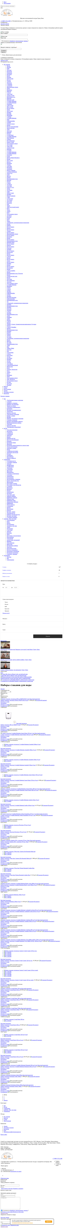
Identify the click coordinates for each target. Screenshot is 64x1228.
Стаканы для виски (12, 420)
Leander (9, 122)
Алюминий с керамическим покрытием (17, 303)
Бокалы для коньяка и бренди (15, 421)
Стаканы (9, 401)
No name (9, 337)
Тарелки (9, 463)
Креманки (9, 408)
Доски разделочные (12, 446)
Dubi (8, 119)
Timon (8, 188)
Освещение (7, 1111)
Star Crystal (10, 111)
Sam (8, 204)
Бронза (9, 162)
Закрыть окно (4, 60)
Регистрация (7, 3)
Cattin (8, 197)
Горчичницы (10, 492)
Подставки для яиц (12, 483)
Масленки (9, 470)
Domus (8, 177)
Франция (9, 83)
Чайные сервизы (11, 496)
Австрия (9, 70)
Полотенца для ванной (13, 551)
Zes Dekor (9, 358)
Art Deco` (9, 215)
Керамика (9, 90)
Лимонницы (10, 476)
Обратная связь (5, 1178)
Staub (8, 376)
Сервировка (7, 1108)
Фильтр (3, 689)
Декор (8, 527)
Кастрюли (9, 431)
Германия (9, 73)
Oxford (8, 287)
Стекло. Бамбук (11, 270)
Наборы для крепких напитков (15, 418)
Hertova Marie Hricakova (13, 157)
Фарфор (9, 112)
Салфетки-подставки (12, 451)
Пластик (9, 248)
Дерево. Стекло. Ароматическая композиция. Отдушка (21, 324)
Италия (9, 67)
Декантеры (10, 411)
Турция (9, 81)
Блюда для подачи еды (13, 480)
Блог (2, 672)
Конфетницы (10, 465)
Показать (16, 636)
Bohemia (9, 98)
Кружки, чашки (11, 511)
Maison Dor (10, 366)
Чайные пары (10, 499)
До (12, 587)
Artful (8, 345)
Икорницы (10, 487)
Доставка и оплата (9, 392)
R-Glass (9, 382)
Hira (8, 347)
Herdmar (9, 331)
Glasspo (9, 139)
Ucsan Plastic (10, 352)
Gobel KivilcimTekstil (12, 365)
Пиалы (9, 490)
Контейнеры (10, 456)
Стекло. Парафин (11, 327)
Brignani (9, 180)
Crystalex (9, 150)
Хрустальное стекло (12, 143)
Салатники (10, 469)
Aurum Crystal (10, 95)
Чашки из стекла (11, 406)
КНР (8, 68)
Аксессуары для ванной (13, 540)
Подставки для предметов (14, 535)
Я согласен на (15, 41)
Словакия (9, 84)
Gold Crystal (10, 105)
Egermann (9, 104)
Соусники (9, 475)
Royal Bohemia (11, 140)
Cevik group (10, 198)
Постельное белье (11, 548)
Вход (5, 2)
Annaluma (9, 169)
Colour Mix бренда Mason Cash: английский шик (13, 675)
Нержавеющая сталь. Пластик (15, 273)
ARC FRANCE (11, 379)
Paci (8, 351)
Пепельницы (10, 537)
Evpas (8, 156)
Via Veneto (9, 190)
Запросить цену (14, 1225)
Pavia (8, 368)
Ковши (9, 437)
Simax (8, 88)
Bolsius (9, 320)
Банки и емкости (11, 458)
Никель (9, 245)
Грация (9, 334)
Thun (8, 129)
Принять (48, 1221)
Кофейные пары (11, 500)
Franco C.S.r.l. (10, 187)
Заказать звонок (5, 23)
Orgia (8, 174)
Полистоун (10, 252)
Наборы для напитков (12, 404)
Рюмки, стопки (11, 415)
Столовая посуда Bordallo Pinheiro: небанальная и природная (17, 681)
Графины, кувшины (12, 403)
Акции (5, 390)
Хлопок (9, 362)
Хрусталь (9, 131)
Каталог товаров (5, 396)
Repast (8, 125)
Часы (8, 534)
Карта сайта (4, 1134)
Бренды (6, 386)
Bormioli (9, 217)
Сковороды (10, 432)
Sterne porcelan (11, 128)
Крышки (9, 441)
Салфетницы (10, 466)
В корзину (44, 700)
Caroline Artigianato (12, 171)
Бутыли (9, 454)
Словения (9, 85)
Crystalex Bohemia (11, 101)
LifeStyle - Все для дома (10, 1110)
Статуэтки (9, 530)
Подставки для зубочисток (14, 485)
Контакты (6, 393)
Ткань (8, 260)
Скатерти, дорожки (12, 554)
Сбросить (48, 636)
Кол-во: (3, 1185)
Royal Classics (10, 108)
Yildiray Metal (10, 348)
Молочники (10, 482)
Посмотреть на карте (15, 1171)
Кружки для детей (12, 516)
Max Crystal (10, 107)
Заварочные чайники (12, 502)
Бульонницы (10, 478)
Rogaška (9, 385)
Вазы (8, 521)
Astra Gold (9, 94)
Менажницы (10, 472)
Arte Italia (9, 166)
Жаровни (9, 444)
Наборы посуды (11, 438)
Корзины (9, 489)
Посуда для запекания (12, 439)
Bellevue (9, 91)
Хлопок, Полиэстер (12, 369)
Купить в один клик (18, 1212)
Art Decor (9, 184)
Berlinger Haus (10, 242)
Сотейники (10, 434)
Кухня (5, 1107)
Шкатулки (9, 544)
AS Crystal (9, 145)
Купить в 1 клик (5, 701)
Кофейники (10, 503)
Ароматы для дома (12, 526)
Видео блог (4, 640)
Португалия (10, 78)
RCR (8, 208)
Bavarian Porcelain (11, 297)
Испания (9, 74)
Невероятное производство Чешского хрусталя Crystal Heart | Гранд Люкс (20, 649)
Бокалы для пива (11, 425)
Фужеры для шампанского (14, 410)
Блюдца (9, 510)
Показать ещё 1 (6, 613)
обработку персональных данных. (19, 41)
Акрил (8, 211)
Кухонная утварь (11, 442)
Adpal (8, 315)
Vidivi (8, 191)
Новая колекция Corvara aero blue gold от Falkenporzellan (15, 678)
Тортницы (9, 468)
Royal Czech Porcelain (12, 126)
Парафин (9, 317)
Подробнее (3, 703)
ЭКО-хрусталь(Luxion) (13, 207)
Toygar (8, 356)
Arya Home (10, 363)
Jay (8, 301)
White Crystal (10, 193)
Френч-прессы (11, 504)
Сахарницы (10, 506)
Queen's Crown (11, 123)
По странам (7, 64)
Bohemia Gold (10, 99)
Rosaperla (9, 163)
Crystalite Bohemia (11, 102)
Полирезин (10, 267)
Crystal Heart (10, 135)
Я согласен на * (15, 1210)
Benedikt (9, 114)
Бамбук (9, 225)
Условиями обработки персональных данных (22, 1222)
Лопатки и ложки (11, 448)
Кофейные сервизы (12, 497)
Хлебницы (10, 455)
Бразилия (9, 71)
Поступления (7, 389)
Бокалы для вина (11, 413)
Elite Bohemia (10, 138)
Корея (8, 75)
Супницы (9, 486)
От (3, 587)
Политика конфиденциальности (12, 1132)
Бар (5, 1105)
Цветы (8, 523)
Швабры (9, 541)
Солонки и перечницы (13, 473)
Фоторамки (10, 528)
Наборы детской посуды (13, 514)
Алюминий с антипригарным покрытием (18, 222)
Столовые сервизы (12, 462)
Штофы (9, 417)
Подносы (9, 493)
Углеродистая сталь (12, 276)
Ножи (8, 449)
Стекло (9, 92)
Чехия (8, 66)
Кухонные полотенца (12, 552)
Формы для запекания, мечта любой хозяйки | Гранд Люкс (16, 659)
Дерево (9, 164)
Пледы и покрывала (12, 550)
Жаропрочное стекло (12, 87)
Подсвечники (10, 524)
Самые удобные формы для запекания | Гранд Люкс (14, 670)
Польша (9, 77)
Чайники (9, 435)
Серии (5, 387)
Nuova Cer (9, 173)
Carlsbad (9, 116)
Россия (9, 80)
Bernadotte (9, 115)
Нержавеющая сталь (12, 179)
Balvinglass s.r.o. (11, 97)
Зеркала (9, 531)
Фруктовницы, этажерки (13, 479)
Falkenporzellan (11, 121)
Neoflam (9, 249)
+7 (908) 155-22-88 (5, 21)
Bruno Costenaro (11, 170)
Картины (9, 533)
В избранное (4, 706)
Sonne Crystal (10, 142)
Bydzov (9, 133)
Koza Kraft (9, 355)
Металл (9, 176)
